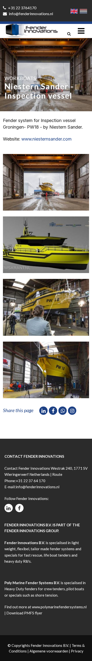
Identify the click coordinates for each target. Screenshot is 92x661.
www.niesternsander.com (46, 139)
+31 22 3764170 (21, 7)
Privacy (77, 651)
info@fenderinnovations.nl (30, 13)
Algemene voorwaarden (48, 651)
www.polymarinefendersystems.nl (59, 607)
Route (57, 474)
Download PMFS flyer (24, 613)
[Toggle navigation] (81, 31)
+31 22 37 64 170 (30, 480)
